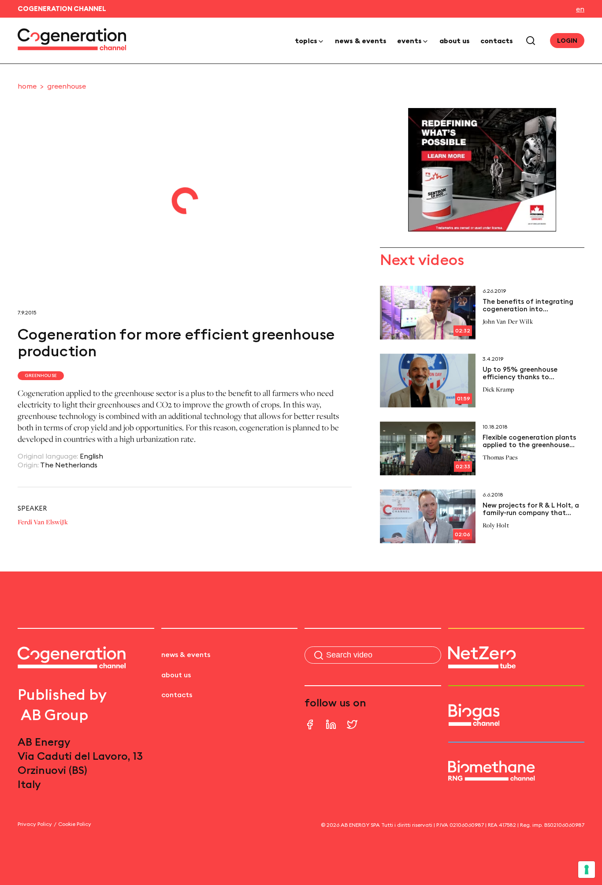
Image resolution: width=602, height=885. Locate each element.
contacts (496, 40)
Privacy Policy (35, 824)
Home (27, 86)
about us (454, 40)
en (580, 8)
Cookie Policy (74, 824)
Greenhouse (66, 86)
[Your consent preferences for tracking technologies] (586, 869)
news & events (360, 40)
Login (567, 41)
